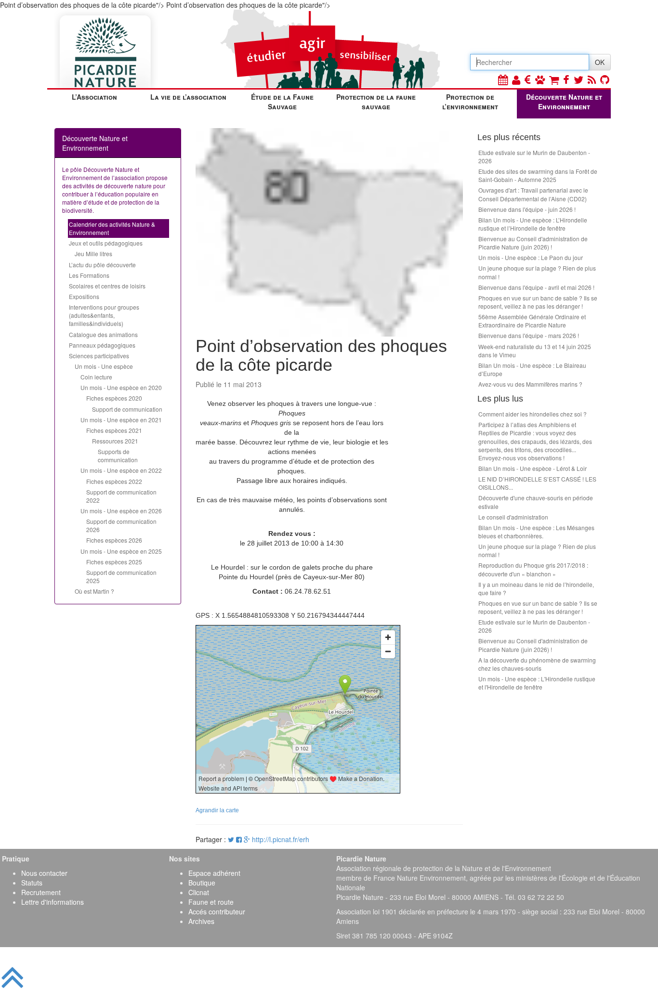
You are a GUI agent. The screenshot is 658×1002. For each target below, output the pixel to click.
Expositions (84, 296)
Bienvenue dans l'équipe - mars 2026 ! (528, 335)
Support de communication (127, 409)
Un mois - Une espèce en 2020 (121, 387)
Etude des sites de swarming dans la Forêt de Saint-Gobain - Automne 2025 (537, 175)
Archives (201, 921)
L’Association (94, 97)
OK (600, 62)
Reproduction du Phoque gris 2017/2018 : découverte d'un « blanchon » (533, 569)
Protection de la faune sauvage (376, 101)
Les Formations (89, 275)
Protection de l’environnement (470, 101)
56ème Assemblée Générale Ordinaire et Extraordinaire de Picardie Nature (532, 320)
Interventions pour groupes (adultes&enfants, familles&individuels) (104, 315)
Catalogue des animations (103, 334)
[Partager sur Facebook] (239, 839)
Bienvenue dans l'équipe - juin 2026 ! (527, 209)
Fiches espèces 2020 (114, 398)
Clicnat (198, 892)
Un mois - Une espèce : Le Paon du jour (530, 257)
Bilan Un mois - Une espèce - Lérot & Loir (532, 468)
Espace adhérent (214, 873)
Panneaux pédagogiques (102, 345)
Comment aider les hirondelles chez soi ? (532, 414)
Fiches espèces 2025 (114, 562)
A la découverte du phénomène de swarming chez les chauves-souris (537, 664)
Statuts (31, 882)
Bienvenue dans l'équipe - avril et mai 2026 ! (536, 287)
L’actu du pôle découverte (102, 264)
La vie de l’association (188, 97)
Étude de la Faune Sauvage (282, 101)
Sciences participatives (99, 355)
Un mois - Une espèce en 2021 (121, 420)
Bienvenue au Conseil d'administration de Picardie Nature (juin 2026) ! (533, 242)
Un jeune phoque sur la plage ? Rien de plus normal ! (537, 272)
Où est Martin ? (94, 591)
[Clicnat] (540, 79)
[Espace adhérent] (516, 79)
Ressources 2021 (115, 441)
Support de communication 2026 (121, 525)
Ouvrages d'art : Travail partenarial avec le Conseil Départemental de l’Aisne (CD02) (533, 194)
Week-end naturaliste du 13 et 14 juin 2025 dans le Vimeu (534, 350)
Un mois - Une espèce (104, 366)
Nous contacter (44, 873)
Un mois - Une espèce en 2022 (121, 470)
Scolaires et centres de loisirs (107, 286)
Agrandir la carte (217, 810)
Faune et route (211, 902)
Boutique (201, 882)
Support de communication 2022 (121, 496)
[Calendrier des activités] (503, 79)
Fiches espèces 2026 (114, 540)
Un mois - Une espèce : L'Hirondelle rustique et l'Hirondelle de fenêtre (536, 683)
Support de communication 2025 (121, 576)
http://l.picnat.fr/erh (280, 839)
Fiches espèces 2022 (114, 481)
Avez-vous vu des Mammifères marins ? (530, 384)
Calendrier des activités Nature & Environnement (112, 228)
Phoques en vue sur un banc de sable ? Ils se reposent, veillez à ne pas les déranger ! (537, 302)
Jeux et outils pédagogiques (106, 243)
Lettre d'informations (52, 902)
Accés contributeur (216, 911)
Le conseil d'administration (513, 517)
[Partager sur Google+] (247, 839)
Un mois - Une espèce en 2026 (121, 511)
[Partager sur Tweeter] (232, 839)
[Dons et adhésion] (528, 79)
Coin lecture (96, 377)
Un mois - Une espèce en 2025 (121, 551)
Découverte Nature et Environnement (564, 101)
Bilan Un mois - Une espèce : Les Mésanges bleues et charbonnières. (536, 531)
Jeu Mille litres (93, 253)
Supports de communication (118, 455)
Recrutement (41, 892)
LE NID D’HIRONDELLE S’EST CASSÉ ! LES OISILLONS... (537, 483)
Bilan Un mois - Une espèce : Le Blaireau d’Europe (532, 369)
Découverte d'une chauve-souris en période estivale (535, 502)
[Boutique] (554, 79)
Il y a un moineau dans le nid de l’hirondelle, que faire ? (536, 588)
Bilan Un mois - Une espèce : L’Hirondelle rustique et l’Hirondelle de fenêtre (532, 224)
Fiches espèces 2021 (114, 430)
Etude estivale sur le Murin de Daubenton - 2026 (534, 156)
